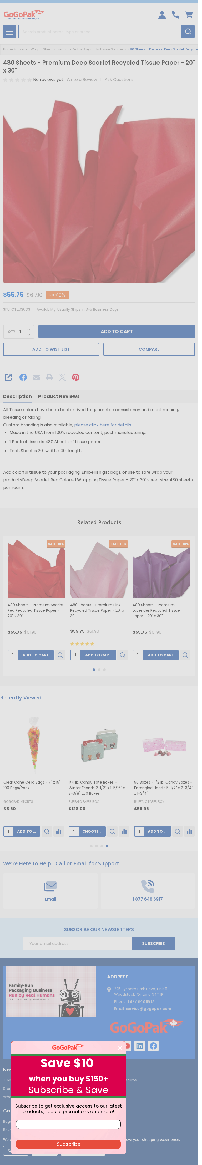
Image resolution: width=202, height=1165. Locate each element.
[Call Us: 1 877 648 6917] (175, 15)
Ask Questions (119, 79)
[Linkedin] (139, 1046)
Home (8, 49)
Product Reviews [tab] (59, 396)
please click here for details (102, 425)
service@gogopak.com (148, 1008)
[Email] (36, 377)
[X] (62, 377)
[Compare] (58, 831)
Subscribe (153, 944)
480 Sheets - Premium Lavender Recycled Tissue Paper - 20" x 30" (156, 610)
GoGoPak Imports (18, 801)
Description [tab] (17, 396)
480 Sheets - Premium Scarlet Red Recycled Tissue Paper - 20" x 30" (36, 610)
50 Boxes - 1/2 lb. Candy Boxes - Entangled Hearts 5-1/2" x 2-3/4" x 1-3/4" (163, 788)
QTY (11, 331)
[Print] (49, 377)
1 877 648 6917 (141, 1001)
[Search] (188, 31)
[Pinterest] (75, 377)
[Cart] (189, 15)
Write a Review (82, 79)
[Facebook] (23, 377)
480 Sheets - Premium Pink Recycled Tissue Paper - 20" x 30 (97, 610)
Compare (149, 349)
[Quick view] (60, 655)
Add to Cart (117, 331)
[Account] (162, 15)
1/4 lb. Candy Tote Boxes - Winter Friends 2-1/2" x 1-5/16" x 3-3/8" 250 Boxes (97, 788)
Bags (7, 1121)
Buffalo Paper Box (84, 801)
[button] (51, 991)
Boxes (8, 1129)
